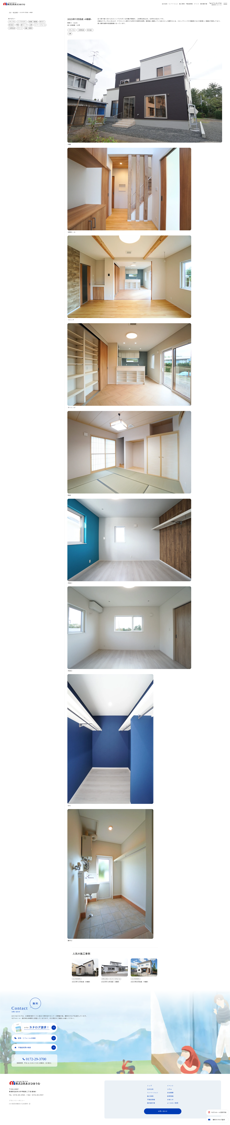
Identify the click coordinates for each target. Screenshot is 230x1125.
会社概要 (170, 1093)
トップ (149, 1086)
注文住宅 (150, 1089)
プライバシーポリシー (17, 1101)
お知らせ (170, 1100)
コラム (169, 1089)
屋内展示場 (151, 1103)
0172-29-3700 (216, 3)
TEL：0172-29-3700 (17, 1095)
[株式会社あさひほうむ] (14, 3)
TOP (10, 12)
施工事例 (15, 12)
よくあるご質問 (172, 1103)
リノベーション (152, 1093)
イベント (170, 1086)
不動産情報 (151, 1100)
